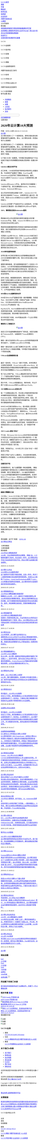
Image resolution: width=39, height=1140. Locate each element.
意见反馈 (8, 1060)
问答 (8, 38)
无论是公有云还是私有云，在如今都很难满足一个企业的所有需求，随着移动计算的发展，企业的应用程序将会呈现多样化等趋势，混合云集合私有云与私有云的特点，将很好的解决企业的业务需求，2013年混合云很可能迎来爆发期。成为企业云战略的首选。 (19, 784)
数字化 (3, 832)
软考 (13, 31)
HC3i (17, 1034)
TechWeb (5, 1104)
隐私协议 (8, 1066)
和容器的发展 (12, 594)
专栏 (15, 38)
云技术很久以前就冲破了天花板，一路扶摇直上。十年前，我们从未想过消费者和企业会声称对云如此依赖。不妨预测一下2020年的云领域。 (19, 806)
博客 (2, 4)
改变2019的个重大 (13, 878)
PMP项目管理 (7, 33)
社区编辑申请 (5, 117)
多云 (12, 591)
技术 (7, 671)
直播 (18, 38)
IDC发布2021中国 (13, 734)
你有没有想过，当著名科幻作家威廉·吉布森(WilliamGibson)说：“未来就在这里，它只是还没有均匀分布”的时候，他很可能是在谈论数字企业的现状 (19, 822)
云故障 (3, 708)
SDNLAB (22, 539)
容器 (7, 613)
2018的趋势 (9, 572)
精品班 (3, 9)
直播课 (22, 28)
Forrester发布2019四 (13, 855)
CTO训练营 (26, 1044)
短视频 (17, 28)
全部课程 (4, 31)
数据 (12, 753)
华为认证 (25, 31)
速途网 (22, 1104)
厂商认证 (31, 31)
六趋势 (9, 654)
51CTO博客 (9, 1039)
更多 (11, 993)
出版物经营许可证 (14, 1093)
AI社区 (7, 106)
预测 (7, 796)
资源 (5, 38)
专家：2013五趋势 (13, 898)
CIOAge (12, 1034)
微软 (13, 731)
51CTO (7, 1034)
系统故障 (9, 731)
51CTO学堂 (9, 1044)
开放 (10, 613)
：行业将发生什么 (13, 634)
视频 (6, 102)
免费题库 (15, 33)
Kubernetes (9, 851)
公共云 (9, 570)
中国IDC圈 (28, 1106)
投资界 (7, 1109)
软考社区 (4, 11)
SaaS (12, 874)
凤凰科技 (23, 1102)
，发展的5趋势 (11, 917)
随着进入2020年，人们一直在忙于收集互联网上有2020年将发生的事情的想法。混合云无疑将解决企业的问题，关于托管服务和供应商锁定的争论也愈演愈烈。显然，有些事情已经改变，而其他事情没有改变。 (19, 600)
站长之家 (16, 1104)
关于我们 (8, 1053)
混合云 (8, 689)
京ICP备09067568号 (14, 1079)
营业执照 (4, 1093)
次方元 (12, 1109)
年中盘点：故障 (11, 693)
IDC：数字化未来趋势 (14, 818)
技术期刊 (8, 109)
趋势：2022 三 (11, 675)
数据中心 (12, 651)
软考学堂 (28, 28)
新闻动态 (8, 1055)
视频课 (3, 28)
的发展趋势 (11, 615)
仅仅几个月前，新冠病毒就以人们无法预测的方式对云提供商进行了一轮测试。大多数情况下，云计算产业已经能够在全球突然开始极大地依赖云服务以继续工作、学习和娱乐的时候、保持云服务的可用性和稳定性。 (19, 719)
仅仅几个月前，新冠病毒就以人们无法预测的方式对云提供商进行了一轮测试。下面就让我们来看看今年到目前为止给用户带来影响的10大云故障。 (19, 698)
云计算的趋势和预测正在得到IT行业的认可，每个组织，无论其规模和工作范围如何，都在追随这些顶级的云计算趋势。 (19, 841)
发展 (9, 553)
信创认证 (18, 31)
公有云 (8, 708)
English (7, 1062)
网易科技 (17, 1102)
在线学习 (4, 35)
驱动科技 (29, 1102)
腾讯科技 (10, 1102)
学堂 (2, 7)
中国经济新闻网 (30, 1104)
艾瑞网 (10, 1104)
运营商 (10, 832)
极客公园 (12, 1106)
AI (6, 815)
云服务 (12, 708)
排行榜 (12, 28)
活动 (6, 111)
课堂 (12, 38)
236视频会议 (19, 1106)
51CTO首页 (5, 2)
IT (6, 570)
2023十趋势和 (11, 836)
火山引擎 (18, 1109)
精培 (14, 1044)
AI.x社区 (33, 1039)
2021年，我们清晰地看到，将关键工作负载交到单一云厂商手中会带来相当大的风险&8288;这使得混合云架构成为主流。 (19, 679)
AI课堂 (3, 21)
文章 (2, 38)
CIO (7, 832)
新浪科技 (4, 1102)
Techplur (21, 1034)
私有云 (8, 874)
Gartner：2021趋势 (12, 755)
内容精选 (8, 99)
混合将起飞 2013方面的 (14, 777)
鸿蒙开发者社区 (6, 19)
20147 (7, 936)
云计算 (3, 541)
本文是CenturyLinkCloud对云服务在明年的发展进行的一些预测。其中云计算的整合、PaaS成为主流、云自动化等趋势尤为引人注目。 (19, 941)
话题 (6, 104)
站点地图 (8, 1057)
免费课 (3, 14)
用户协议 (8, 1064)
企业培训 (4, 16)
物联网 (8, 591)
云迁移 (8, 541)
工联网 (6, 1106)
